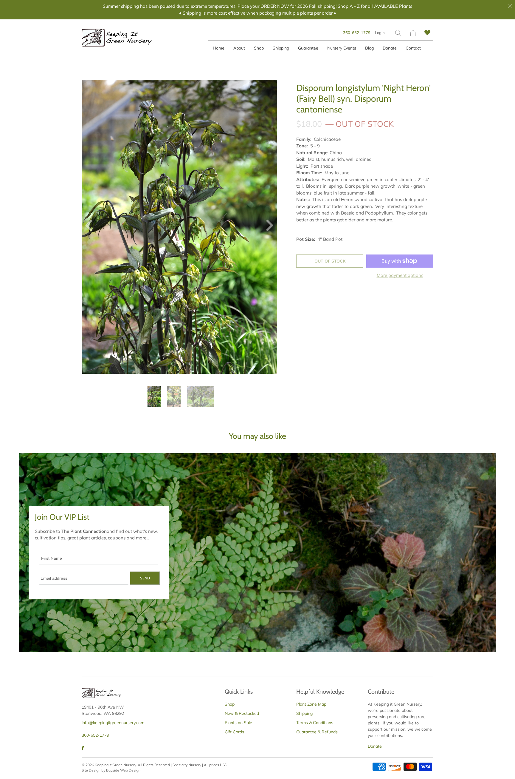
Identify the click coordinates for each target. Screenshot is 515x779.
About (239, 48)
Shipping (281, 48)
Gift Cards (234, 732)
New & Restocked (242, 713)
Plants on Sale (238, 722)
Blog (369, 48)
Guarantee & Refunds (317, 732)
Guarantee (308, 48)
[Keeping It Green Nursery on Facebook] (83, 748)
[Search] (398, 33)
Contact (413, 48)
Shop (259, 48)
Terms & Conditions (314, 722)
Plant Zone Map (311, 704)
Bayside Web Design (123, 770)
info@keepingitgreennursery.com (113, 722)
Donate (390, 48)
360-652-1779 (356, 32)
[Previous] (91, 226)
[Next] (267, 226)
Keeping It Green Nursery (115, 765)
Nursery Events (341, 48)
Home (218, 48)
